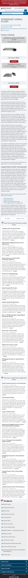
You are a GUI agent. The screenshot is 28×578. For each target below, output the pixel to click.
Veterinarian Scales (8, 397)
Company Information (7, 572)
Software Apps (6, 554)
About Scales (4, 561)
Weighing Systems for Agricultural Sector (13, 359)
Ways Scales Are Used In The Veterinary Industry (11, 258)
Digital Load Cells (7, 533)
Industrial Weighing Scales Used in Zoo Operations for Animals (13, 425)
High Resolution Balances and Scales (12, 543)
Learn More (7, 218)
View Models (14, 61)
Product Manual (5, 30)
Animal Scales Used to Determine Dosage (12, 471)
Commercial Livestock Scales (11, 228)
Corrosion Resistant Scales (9, 546)
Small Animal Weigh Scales (10, 302)
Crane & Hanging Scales (9, 527)
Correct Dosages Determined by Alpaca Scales (12, 440)
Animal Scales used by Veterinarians (13, 487)
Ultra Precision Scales (8, 540)
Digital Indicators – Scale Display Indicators (13, 530)
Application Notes (20, 218)
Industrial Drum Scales (8, 514)
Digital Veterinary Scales (10, 345)
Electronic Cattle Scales (9, 330)
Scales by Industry (6, 565)
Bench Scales (6, 511)
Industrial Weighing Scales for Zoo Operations (13, 243)
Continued (12, 239)
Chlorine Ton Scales (8, 524)
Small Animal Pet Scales (9, 288)
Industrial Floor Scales (8, 507)
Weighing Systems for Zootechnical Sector (13, 456)
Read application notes (6, 26)
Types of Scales (5, 568)
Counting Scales (7, 517)
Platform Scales (7, 504)
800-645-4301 (21, 8)
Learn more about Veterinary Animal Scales (10, 25)
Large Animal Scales (8, 411)
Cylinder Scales (6, 520)
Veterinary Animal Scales (9, 537)
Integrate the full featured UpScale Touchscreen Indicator (14, 2)
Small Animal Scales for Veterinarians (14, 383)
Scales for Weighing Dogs (10, 274)
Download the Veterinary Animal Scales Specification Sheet (14, 28)
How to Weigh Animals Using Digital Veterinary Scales (13, 315)
